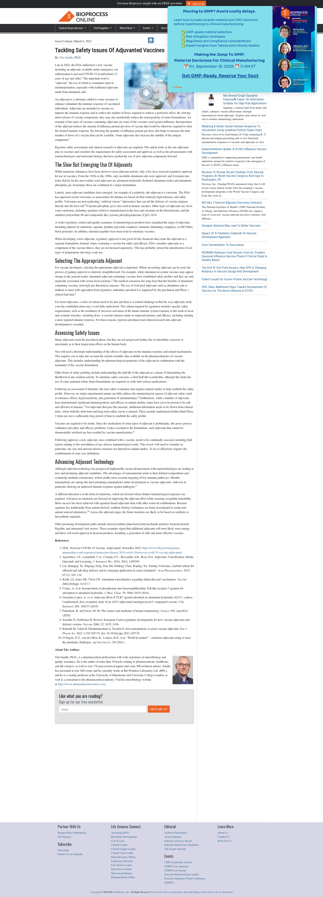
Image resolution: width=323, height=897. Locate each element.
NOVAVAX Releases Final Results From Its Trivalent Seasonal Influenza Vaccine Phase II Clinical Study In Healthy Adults (234, 256)
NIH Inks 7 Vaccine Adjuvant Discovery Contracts (232, 202)
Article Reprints (173, 836)
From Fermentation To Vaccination (223, 245)
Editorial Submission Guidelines (181, 845)
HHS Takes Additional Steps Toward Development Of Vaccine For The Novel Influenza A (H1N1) (234, 288)
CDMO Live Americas (176, 866)
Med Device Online (121, 869)
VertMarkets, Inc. (121, 892)
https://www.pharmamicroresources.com (81, 684)
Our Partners (64, 836)
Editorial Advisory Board (178, 841)
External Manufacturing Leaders (181, 874)
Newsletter (63, 850)
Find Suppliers (101, 28)
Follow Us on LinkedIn (70, 854)
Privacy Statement (173, 892)
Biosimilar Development (124, 836)
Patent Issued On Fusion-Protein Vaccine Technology (234, 279)
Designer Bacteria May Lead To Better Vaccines (231, 225)
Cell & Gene (117, 841)
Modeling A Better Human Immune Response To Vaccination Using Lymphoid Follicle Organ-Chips (232, 128)
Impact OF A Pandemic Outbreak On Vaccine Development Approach (229, 235)
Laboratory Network (122, 861)
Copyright (95, 892)
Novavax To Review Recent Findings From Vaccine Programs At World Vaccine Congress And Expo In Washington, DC (233, 175)
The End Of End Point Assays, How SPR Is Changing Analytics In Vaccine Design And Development (234, 269)
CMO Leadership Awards (178, 862)
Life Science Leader (121, 865)
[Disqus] (124, 772)
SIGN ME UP (158, 709)
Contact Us (224, 836)
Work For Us (225, 841)
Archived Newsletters (175, 832)
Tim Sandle (66, 57)
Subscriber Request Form (195, 892)
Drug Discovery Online (123, 857)
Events (147, 28)
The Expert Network (175, 849)
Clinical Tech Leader (122, 853)
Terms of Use (157, 892)
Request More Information (72, 832)
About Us (223, 832)
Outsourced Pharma (121, 873)
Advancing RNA (120, 832)
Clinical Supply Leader (123, 849)
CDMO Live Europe (175, 870)
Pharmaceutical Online (123, 877)
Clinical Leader (119, 845)
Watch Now (126, 28)
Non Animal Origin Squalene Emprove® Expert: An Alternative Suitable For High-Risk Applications (245, 99)
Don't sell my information (220, 892)
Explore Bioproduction (71, 28)
